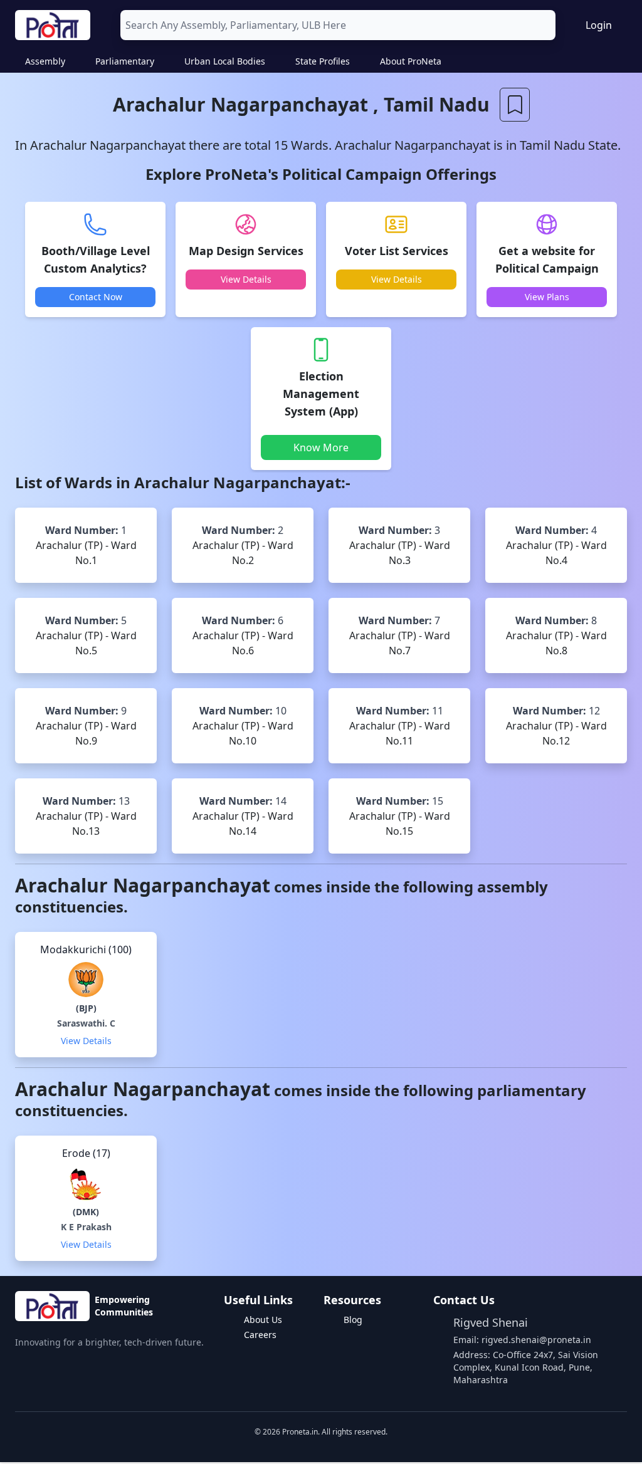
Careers (260, 1335)
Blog (353, 1319)
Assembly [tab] (45, 61)
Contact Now (95, 297)
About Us (263, 1319)
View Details (246, 279)
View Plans (547, 297)
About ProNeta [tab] (410, 61)
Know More (321, 447)
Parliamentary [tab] (124, 61)
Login (599, 25)
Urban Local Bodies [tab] (224, 61)
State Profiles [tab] (322, 61)
